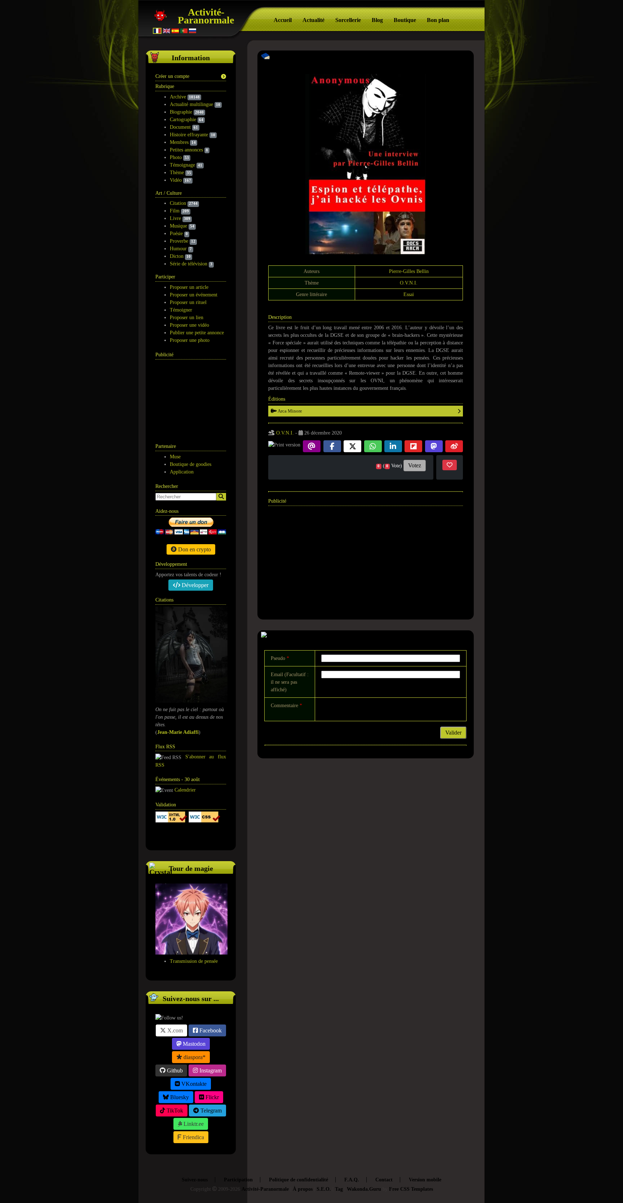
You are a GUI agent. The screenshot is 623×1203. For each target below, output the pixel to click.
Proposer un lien (186, 317)
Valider (453, 733)
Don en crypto (194, 549)
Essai (408, 294)
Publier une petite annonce (197, 332)
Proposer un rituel (188, 302)
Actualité (313, 20)
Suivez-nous (195, 1179)
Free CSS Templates (411, 1189)
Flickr (211, 1097)
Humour (178, 248)
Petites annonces (186, 150)
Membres (179, 142)
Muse (175, 456)
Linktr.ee (193, 1124)
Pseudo (280, 658)
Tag (339, 1189)
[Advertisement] (191, 397)
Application (182, 472)
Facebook (210, 1030)
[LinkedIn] (393, 446)
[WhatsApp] (373, 446)
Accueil (283, 20)
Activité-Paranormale (206, 16)
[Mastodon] (434, 446)
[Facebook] (332, 446)
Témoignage (182, 165)
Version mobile (425, 1179)
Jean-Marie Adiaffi (178, 732)
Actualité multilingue (191, 104)
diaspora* (194, 1057)
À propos (303, 1189)
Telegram (210, 1110)
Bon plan (438, 20)
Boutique (405, 20)
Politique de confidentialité (298, 1179)
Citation (178, 203)
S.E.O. (324, 1189)
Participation (238, 1179)
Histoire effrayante (189, 134)
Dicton (177, 256)
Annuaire (182, 835)
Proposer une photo (189, 340)
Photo (176, 157)
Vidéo (176, 180)
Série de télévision (188, 263)
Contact (384, 1179)
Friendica (192, 1137)
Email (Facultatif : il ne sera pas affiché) (290, 682)
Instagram (210, 1070)
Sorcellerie (348, 20)
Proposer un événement (193, 295)
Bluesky (179, 1097)
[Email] (312, 446)
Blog (377, 20)
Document (180, 127)
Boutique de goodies (190, 464)
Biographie (181, 112)
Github (174, 1070)
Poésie (176, 233)
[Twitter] (352, 446)
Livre (175, 218)
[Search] (221, 497)
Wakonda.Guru (364, 1189)
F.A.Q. (351, 1179)
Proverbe (179, 241)
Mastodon (193, 1044)
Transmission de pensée (194, 961)
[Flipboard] (413, 446)
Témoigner (181, 310)
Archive (178, 97)
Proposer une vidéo (189, 325)
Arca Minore (289, 411)
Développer (194, 585)
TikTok (174, 1110)
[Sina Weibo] (454, 446)
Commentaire (286, 705)
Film (175, 210)
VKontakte (193, 1084)
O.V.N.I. (408, 283)
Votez (414, 465)
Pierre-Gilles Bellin (409, 271)
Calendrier (185, 790)
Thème (177, 172)
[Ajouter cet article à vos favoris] (449, 465)
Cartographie (183, 119)
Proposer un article (189, 287)
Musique (178, 226)
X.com (174, 1030)
